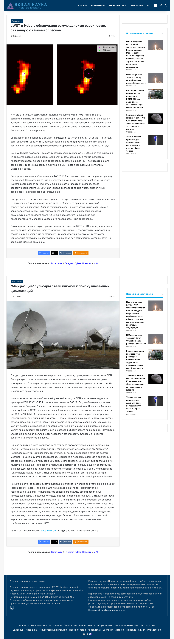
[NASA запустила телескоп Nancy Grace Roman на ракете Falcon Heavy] (155, 78)
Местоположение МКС (126, 625)
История (119, 629)
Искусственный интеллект (53, 629)
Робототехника (87, 625)
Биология (108, 629)
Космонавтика (117, 5)
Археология (94, 629)
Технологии (136, 5)
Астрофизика (148, 625)
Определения (154, 629)
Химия (141, 629)
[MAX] (90, 634)
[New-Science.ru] (26, 5)
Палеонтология (77, 629)
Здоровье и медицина (25, 629)
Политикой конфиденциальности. (106, 610)
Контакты (24, 625)
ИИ (148, 5)
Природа (131, 629)
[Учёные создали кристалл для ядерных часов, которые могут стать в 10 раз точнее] (155, 140)
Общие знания (104, 625)
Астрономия (98, 5)
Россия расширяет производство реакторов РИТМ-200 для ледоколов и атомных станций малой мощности (135, 99)
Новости (82, 5)
